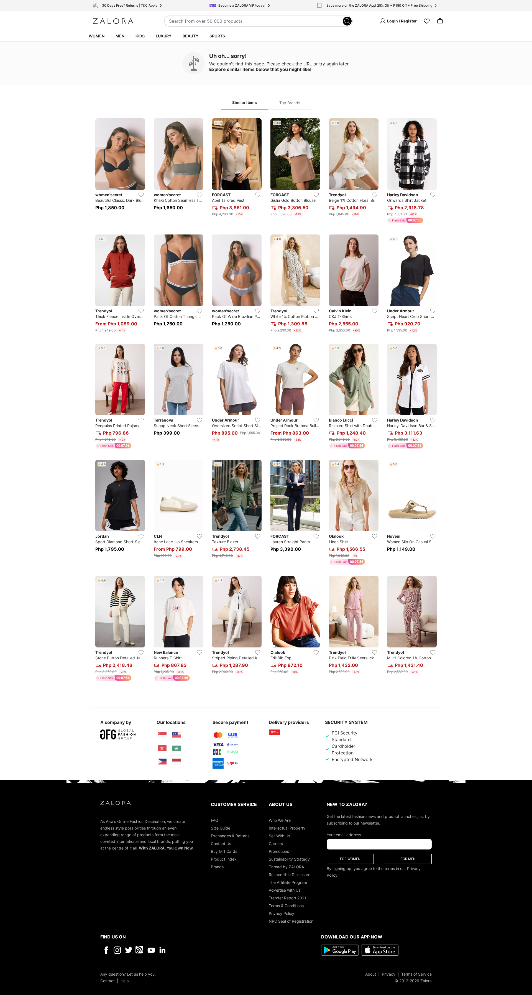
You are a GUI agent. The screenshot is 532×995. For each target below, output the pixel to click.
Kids (140, 36)
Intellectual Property (287, 827)
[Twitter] (128, 949)
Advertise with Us (284, 889)
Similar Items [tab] (244, 102)
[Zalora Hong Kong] (162, 748)
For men (408, 858)
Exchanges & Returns (230, 835)
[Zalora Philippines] (162, 761)
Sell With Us (279, 835)
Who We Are (280, 820)
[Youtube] (151, 949)
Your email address (344, 834)
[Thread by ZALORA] (139, 949)
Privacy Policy (281, 913)
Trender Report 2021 (287, 897)
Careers (276, 843)
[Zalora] (113, 21)
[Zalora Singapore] (162, 735)
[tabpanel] (266, 400)
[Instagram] (117, 949)
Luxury (164, 36)
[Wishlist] (426, 21)
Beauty (190, 36)
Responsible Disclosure (289, 874)
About (370, 973)
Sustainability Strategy (289, 858)
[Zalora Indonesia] (176, 761)
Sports (217, 36)
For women (350, 858)
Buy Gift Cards (224, 851)
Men (120, 36)
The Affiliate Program (288, 882)
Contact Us (221, 843)
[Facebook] (106, 949)
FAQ (214, 820)
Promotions (279, 851)
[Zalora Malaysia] (176, 735)
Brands (217, 866)
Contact (107, 980)
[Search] (347, 21)
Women (96, 36)
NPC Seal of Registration (291, 921)
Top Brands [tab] (289, 102)
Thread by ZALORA (286, 866)
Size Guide (220, 827)
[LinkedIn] (162, 949)
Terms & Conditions (286, 905)
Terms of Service (416, 973)
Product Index (224, 858)
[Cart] (440, 21)
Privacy (388, 973)
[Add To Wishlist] (141, 195)
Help (125, 980)
